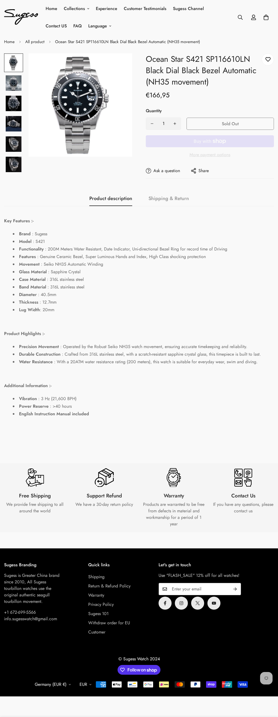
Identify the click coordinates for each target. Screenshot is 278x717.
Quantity (154, 111)
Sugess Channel (188, 8)
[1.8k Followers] (165, 603)
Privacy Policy (101, 604)
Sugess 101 (98, 613)
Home (51, 8)
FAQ (77, 26)
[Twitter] (197, 603)
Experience (106, 8)
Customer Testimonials (145, 8)
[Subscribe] (235, 589)
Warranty (96, 595)
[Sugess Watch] (21, 17)
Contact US (56, 26)
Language (97, 26)
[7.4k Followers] (181, 603)
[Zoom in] (121, 65)
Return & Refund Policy (109, 586)
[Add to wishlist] (268, 59)
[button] (266, 17)
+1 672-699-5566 (20, 612)
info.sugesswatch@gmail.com (30, 619)
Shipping (96, 577)
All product (35, 42)
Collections (74, 8)
